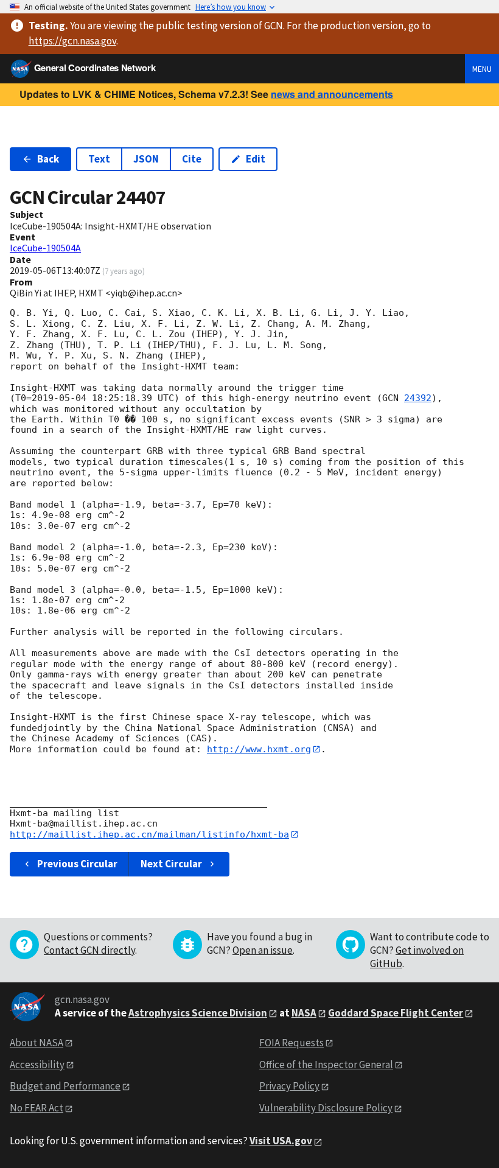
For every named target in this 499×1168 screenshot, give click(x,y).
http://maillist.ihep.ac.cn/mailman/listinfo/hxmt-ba (149, 834)
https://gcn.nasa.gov (72, 40)
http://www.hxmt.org (259, 749)
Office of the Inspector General (326, 1064)
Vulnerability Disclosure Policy (326, 1107)
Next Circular (171, 863)
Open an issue (262, 950)
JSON (146, 159)
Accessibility (37, 1064)
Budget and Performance (65, 1086)
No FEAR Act (36, 1107)
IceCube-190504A (45, 248)
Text (99, 159)
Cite (191, 159)
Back (48, 159)
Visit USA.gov (281, 1140)
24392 (417, 398)
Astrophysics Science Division (197, 1012)
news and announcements (332, 94)
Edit (255, 159)
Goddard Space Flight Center (395, 1012)
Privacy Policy (289, 1086)
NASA (303, 1012)
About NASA (36, 1042)
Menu (482, 68)
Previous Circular (77, 863)
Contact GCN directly (89, 950)
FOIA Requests (291, 1042)
